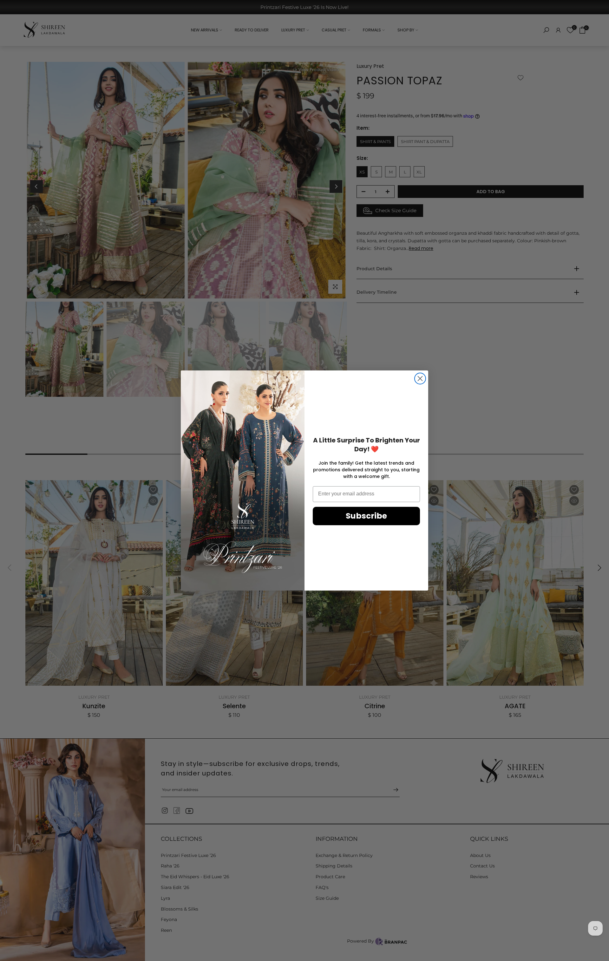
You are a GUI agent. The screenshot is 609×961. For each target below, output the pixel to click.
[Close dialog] (420, 378)
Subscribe (366, 515)
